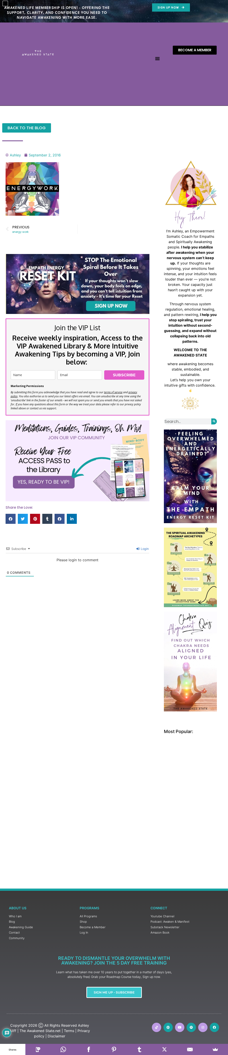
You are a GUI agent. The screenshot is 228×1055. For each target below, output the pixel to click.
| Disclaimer (55, 1036)
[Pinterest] (168, 1027)
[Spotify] (191, 1027)
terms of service (113, 392)
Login (144, 549)
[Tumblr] (139, 1049)
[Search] (214, 421)
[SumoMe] (215, 1049)
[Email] (190, 1049)
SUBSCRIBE (124, 375)
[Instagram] (203, 1027)
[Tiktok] (156, 1027)
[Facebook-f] (214, 1027)
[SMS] (38, 1049)
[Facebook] (88, 1049)
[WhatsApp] (63, 1049)
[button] (157, 58)
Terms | (70, 1030)
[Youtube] (179, 1027)
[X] (164, 1049)
